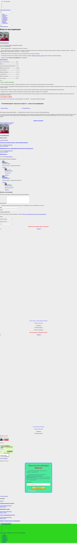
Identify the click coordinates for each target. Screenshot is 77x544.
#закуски (7, 45)
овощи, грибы (3, 506)
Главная (4, 534)
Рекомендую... (5, 23)
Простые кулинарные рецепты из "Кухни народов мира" (7, 446)
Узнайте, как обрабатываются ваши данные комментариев (34, 214)
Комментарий (3, 203)
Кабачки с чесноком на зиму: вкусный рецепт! (10, 520)
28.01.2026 (2, 511)
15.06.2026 (2, 505)
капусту (16, 53)
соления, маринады (4, 26)
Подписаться (38, 487)
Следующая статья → (26, 108)
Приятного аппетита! (38, 120)
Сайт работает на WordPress (6, 532)
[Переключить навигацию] (0, 11)
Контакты (4, 21)
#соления (20, 45)
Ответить (4, 167)
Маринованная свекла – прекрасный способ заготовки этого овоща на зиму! (16, 148)
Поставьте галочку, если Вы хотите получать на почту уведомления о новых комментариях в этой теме (22, 205)
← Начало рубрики (4, 108)
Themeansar (23, 532)
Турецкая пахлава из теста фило (7, 503)
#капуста (11, 45)
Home (3, 14)
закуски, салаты (3, 512)
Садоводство (5, 17)
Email (1, 209)
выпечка (1, 501)
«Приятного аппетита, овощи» (37, 55)
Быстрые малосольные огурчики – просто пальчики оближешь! (14, 142)
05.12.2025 (2, 517)
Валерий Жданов (5, 42)
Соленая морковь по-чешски (6, 123)
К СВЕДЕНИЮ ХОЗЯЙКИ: (6, 96)
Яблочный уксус (3, 154)
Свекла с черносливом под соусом (7, 515)
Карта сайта (4, 15)
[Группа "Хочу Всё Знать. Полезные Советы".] (4, 456)
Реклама (4, 20)
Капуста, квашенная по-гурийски (7, 122)
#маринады (15, 45)
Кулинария (4, 18)
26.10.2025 (2, 523)
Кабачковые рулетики (5, 509)
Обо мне (4, 16)
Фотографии (5, 19)
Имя (1, 207)
